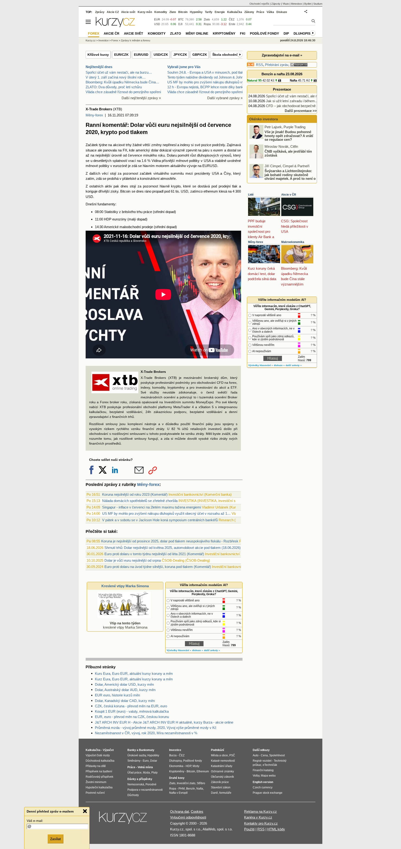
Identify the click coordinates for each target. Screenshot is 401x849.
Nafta (293, 80)
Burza (173, 755)
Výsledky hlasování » (179, 650)
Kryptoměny (224, 33)
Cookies (197, 811)
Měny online (197, 33)
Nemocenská (135, 784)
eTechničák (270, 765)
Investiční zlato (186, 783)
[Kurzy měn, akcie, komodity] (123, 819)
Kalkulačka (234, 12)
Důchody (133, 795)
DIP (286, 33)
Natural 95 (254, 80)
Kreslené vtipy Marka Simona (125, 586)
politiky (194, 161)
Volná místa (145, 767)
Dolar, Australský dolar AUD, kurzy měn (125, 690)
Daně (214, 792)
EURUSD (209, 166)
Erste (232, 24)
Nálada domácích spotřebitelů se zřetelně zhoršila (140, 501)
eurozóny (119, 219)
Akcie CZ (113, 12)
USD (184, 191)
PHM (181, 788)
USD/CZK (161, 54)
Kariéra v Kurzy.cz (258, 817)
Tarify (208, 12)
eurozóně (120, 166)
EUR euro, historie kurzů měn (117, 695)
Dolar (153, 760)
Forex (114, 40)
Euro (146, 760)
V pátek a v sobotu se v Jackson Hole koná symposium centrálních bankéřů (160, 520)
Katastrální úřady (221, 766)
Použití (249, 829)
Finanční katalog (263, 770)
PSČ (232, 755)
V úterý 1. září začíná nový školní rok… (116, 77)
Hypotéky (196, 12)
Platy (154, 772)
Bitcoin (125, 191)
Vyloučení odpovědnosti (188, 817)
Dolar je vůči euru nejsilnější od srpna (132, 560)
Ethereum (203, 771)
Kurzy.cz (91, 40)
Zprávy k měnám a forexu (135, 40)
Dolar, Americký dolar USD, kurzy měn (124, 684)
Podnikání (217, 750)
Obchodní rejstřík (259, 3)
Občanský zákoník (222, 776)
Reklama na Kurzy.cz (260, 811)
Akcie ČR (111, 33)
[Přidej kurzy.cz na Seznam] (299, 65)
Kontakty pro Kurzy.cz (261, 823)
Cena (264, 755)
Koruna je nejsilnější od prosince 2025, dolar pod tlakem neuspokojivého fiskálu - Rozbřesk (169, 541)
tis (177, 191)
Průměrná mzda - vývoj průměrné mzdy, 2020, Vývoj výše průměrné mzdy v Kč (156, 728)
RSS (259, 65)
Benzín (190, 788)
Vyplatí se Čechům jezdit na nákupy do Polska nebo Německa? (287, 175)
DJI (180, 24)
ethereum (211, 191)
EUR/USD (141, 54)
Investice (103, 40)
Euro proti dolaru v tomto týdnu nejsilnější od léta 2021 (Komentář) (154, 554)
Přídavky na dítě (96, 766)
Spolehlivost (277, 755)
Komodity (160, 12)
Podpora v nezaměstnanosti (145, 789)
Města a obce (219, 755)
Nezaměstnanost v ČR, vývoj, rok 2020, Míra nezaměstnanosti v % (146, 733)
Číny (227, 173)
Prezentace (282, 89)
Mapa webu (268, 775)
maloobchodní (130, 227)
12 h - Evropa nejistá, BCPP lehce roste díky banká (206, 87)
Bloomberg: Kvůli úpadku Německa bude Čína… (122, 82)
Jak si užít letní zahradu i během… (292, 101)
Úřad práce (134, 772)
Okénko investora (263, 119)
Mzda (146, 772)
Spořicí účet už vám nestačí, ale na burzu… (119, 72)
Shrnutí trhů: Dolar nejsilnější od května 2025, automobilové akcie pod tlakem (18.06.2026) (172, 548)
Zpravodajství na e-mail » (282, 55)
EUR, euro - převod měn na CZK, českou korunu (132, 717)
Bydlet (307, 3)
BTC (181, 19)
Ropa (207, 24)
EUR (157, 19)
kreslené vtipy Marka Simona (125, 625)
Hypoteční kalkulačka (99, 787)
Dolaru (172, 155)
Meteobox (296, 3)
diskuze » (197, 650)
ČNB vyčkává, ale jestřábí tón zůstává (288, 134)
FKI (242, 33)
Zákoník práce (220, 782)
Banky (131, 750)
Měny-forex (94, 115)
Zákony (249, 12)
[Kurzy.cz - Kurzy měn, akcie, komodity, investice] (115, 26)
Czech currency (262, 787)
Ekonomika (176, 766)
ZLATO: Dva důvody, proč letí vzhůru (114, 87)
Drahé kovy (176, 778)
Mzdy (196, 766)
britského (129, 212)
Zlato (207, 19)
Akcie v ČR (288, 194)
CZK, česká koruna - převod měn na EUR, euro (131, 706)
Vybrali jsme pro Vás (183, 67)
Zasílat (55, 839)
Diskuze (281, 12)
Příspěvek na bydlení (99, 771)
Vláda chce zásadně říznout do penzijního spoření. (124, 92)
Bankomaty (146, 750)
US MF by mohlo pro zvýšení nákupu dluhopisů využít (208, 82)
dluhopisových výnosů (214, 155)
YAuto (285, 3)
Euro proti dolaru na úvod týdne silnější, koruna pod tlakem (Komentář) (157, 567)
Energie (220, 12)
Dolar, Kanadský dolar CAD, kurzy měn (125, 701)
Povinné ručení (95, 792)
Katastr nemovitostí (223, 760)
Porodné (151, 784)
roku (161, 155)
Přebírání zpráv (276, 65)
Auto (256, 755)
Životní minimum (96, 782)
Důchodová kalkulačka (100, 760)
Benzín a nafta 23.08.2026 (282, 74)
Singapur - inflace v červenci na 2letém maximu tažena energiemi (151, 507)
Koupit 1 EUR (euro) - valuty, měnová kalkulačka (132, 711)
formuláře (225, 792)
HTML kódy (276, 829)
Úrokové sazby (136, 755)
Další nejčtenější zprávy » (141, 98)
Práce (260, 12)
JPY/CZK (180, 54)
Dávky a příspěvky (139, 779)
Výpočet (108, 750)
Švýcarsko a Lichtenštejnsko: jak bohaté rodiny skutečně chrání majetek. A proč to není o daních (283, 157)
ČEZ (231, 19)
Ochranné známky (222, 771)
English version (263, 782)
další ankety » (212, 650)
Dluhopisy (303, 33)
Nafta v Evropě (178, 792)
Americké (111, 227)
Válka (270, 12)
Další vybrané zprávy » (225, 98)
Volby (256, 775)
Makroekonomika (292, 242)
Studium (317, 3)
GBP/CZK (199, 54)
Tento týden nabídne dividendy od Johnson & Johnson (208, 77)
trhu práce (144, 212)
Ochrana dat (179, 811)
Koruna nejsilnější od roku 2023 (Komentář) (135, 494)
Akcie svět (128, 12)
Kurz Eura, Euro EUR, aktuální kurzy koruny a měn (134, 679)
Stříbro (201, 783)
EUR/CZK (121, 54)
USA (207, 161)
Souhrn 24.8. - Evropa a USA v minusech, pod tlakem (207, 72)
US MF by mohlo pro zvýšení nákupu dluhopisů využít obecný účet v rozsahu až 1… (166, 513)
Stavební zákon (220, 787)
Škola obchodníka (226, 54)
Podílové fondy (264, 33)
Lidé (251, 194)
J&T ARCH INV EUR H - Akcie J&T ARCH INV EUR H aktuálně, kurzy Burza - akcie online (164, 722)
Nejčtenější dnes (99, 67)
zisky (114, 191)
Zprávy (99, 12)
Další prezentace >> (301, 111)
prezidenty (202, 173)
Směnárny (133, 760)
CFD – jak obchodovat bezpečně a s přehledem (302, 106)
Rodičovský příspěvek (99, 776)
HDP (107, 219)
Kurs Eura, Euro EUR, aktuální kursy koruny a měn (134, 673)
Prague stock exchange (267, 792)
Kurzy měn (145, 12)
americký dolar (147, 150)
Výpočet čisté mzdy (98, 755)
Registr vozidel (262, 760)
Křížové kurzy (98, 54)
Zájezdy (275, 3)
